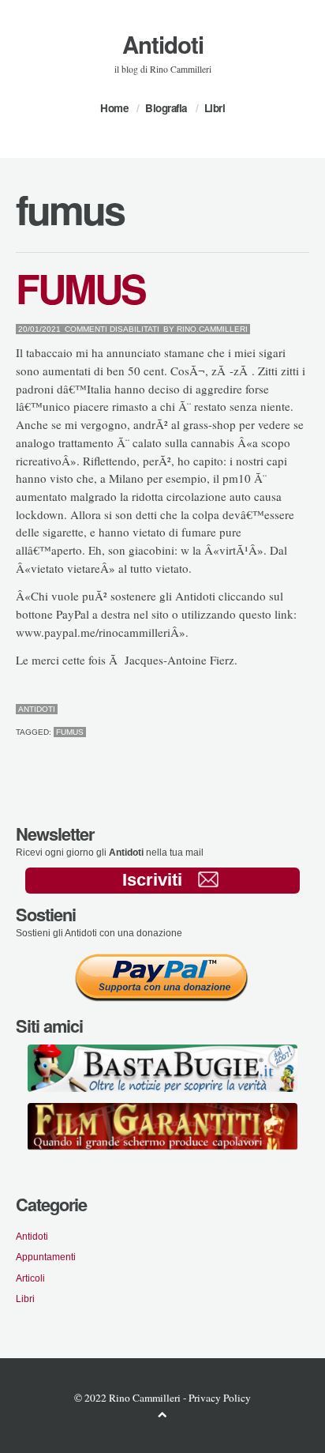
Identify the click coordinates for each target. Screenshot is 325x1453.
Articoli (30, 1278)
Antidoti (163, 44)
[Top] (162, 1414)
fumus (70, 732)
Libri (215, 107)
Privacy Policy (220, 1398)
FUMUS (80, 287)
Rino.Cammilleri (212, 329)
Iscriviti (152, 880)
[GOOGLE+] (305, 709)
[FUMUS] (267, 709)
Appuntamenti (46, 1257)
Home (114, 107)
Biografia (166, 107)
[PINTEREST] (280, 709)
